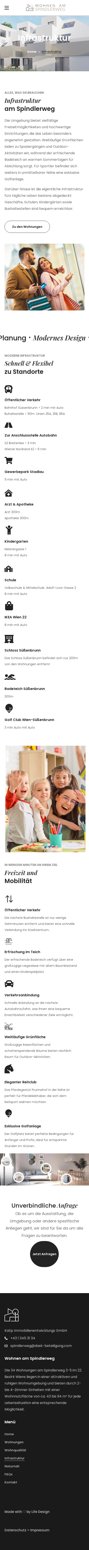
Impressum (39, 1530)
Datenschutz (15, 1530)
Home (32, 51)
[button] (27, 227)
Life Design (41, 1511)
